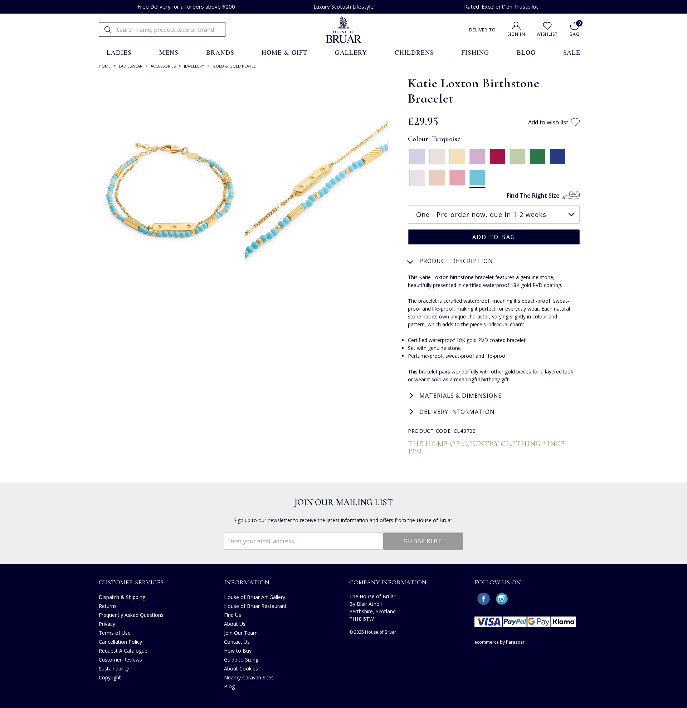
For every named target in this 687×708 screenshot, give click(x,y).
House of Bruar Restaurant (255, 606)
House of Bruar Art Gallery (254, 597)
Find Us (232, 615)
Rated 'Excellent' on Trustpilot (501, 6)
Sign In (516, 34)
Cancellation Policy (120, 641)
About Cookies (241, 668)
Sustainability (114, 668)
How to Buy (238, 650)
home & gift (284, 52)
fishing (475, 52)
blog (526, 52)
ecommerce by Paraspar (499, 642)
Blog (229, 686)
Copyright (110, 677)
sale (571, 52)
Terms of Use (115, 632)
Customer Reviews (120, 659)
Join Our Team (241, 632)
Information (246, 582)
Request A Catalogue (123, 650)
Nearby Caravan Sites (249, 677)
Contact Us (237, 641)
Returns (108, 606)
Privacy (107, 623)
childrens (414, 52)
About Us (234, 623)
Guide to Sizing (241, 659)
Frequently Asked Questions (131, 615)
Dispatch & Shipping (122, 597)
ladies (119, 52)
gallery (351, 52)
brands (220, 52)
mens (169, 52)
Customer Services (131, 582)
